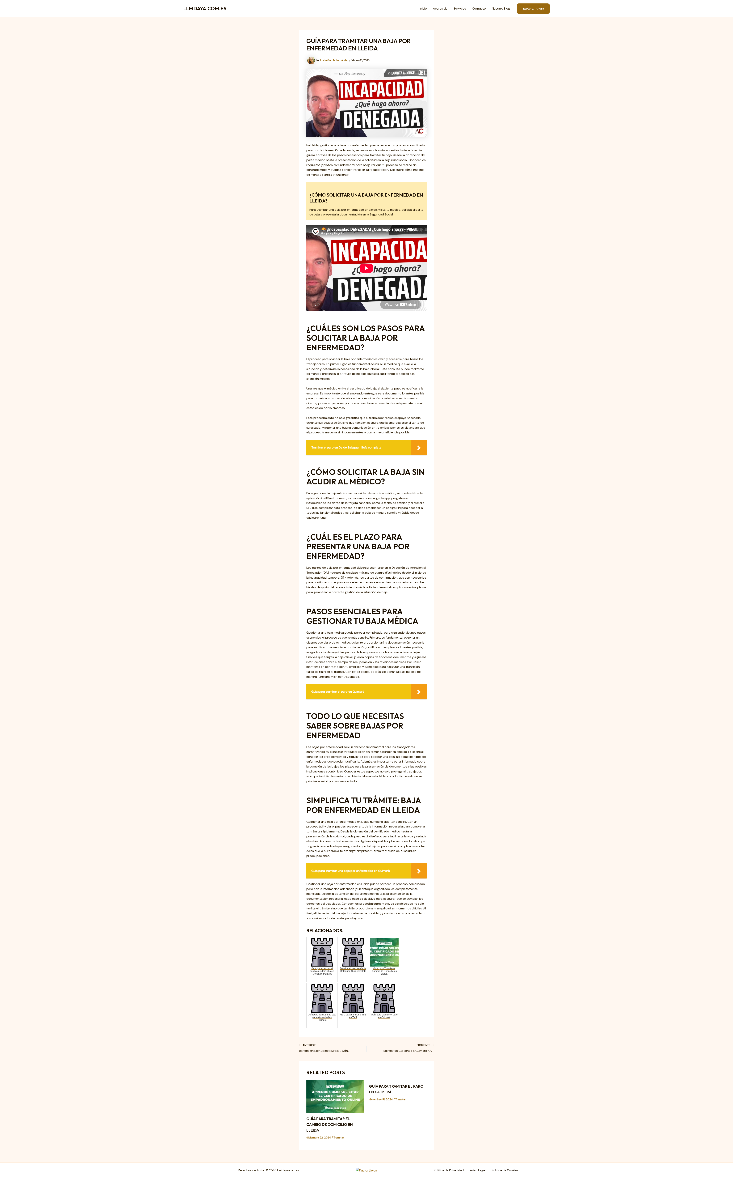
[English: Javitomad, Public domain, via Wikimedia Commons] (366, 1170)
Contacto (479, 8)
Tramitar (338, 1137)
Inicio (423, 8)
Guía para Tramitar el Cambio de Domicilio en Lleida (329, 1124)
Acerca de (440, 8)
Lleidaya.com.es (204, 8)
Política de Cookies (505, 1170)
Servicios (460, 8)
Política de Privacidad (449, 1170)
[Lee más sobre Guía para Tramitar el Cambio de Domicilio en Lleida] (335, 1096)
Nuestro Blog (501, 8)
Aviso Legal (477, 1170)
